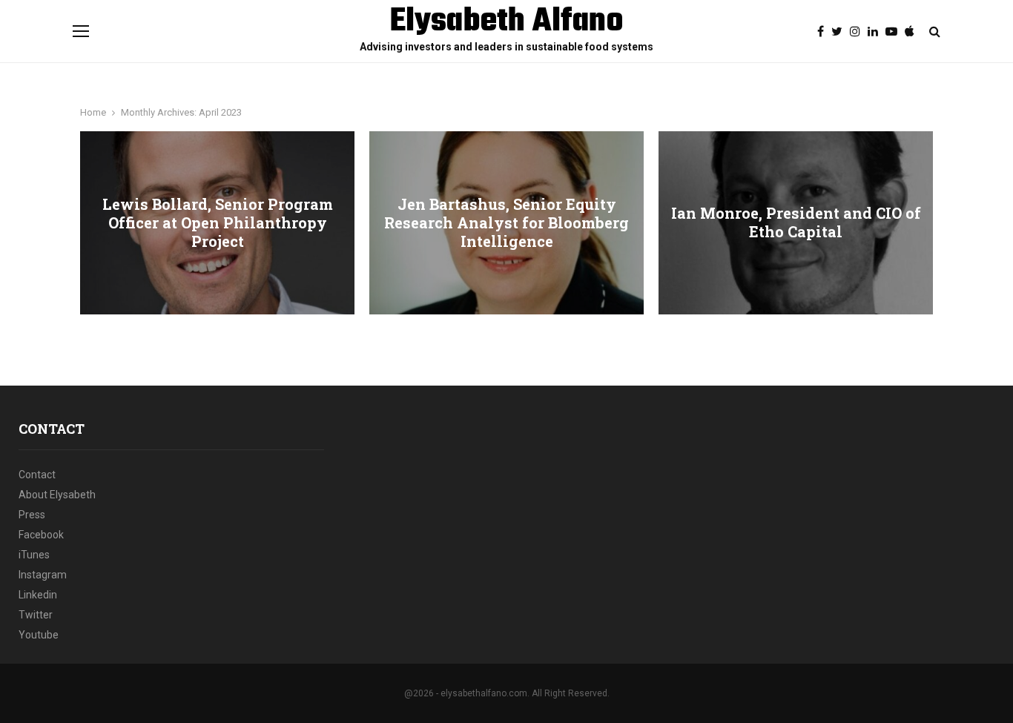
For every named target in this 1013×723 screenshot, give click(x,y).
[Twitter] (840, 32)
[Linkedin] (876, 32)
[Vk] (913, 32)
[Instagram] (859, 32)
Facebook (41, 535)
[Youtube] (895, 32)
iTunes (34, 555)
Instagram (43, 575)
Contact (37, 475)
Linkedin (38, 595)
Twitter (36, 615)
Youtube (39, 635)
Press (32, 515)
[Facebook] (824, 32)
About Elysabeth (57, 495)
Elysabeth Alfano (507, 22)
